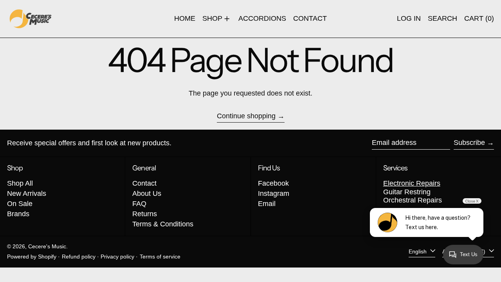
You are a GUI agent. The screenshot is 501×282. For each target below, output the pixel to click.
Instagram (273, 193)
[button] (442, 19)
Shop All (20, 183)
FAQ (139, 204)
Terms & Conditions (162, 224)
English (418, 251)
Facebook (273, 183)
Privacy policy (117, 256)
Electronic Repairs (411, 183)
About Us (146, 193)
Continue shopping (246, 116)
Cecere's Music (47, 246)
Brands (18, 214)
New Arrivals (26, 193)
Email (267, 204)
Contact (144, 183)
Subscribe (469, 142)
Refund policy (79, 256)
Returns (144, 214)
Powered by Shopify (31, 256)
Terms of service (160, 256)
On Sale (19, 204)
